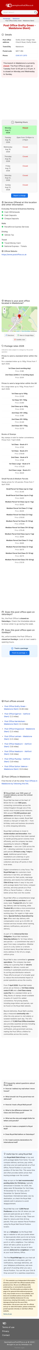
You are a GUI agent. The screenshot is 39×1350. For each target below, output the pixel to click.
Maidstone (16, 18)
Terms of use (7, 1314)
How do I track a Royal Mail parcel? (18, 1105)
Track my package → (19, 653)
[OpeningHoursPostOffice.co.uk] (20, 5)
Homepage (6, 18)
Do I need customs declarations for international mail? (18, 1141)
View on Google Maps (27, 335)
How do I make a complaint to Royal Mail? (18, 1127)
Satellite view (20, 339)
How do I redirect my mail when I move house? (19, 1090)
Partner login (19, 1348)
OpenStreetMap (26, 331)
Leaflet (18, 331)
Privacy (5, 1331)
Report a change (20, 195)
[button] (19, 317)
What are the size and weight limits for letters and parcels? (19, 1119)
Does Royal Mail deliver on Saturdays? (20, 1134)
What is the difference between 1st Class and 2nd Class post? (18, 1111)
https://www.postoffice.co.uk (14, 255)
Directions (11, 335)
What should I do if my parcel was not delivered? (19, 1098)
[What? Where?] (35, 12)
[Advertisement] (19, 98)
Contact (6, 1335)
